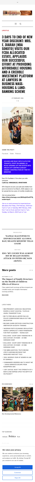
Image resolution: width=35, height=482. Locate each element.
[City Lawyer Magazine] (17, 13)
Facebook (5, 153)
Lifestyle (5, 30)
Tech (18, 434)
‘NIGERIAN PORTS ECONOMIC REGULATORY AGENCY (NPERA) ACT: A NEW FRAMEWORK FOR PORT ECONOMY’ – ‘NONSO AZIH (18, 328)
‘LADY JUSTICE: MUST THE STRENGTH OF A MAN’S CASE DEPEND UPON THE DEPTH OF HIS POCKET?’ (17, 369)
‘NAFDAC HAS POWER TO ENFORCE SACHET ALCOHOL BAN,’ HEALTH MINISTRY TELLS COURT (17, 240)
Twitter (12, 153)
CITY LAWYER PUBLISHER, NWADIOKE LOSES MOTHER (15, 280)
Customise (17, 472)
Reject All (17, 478)
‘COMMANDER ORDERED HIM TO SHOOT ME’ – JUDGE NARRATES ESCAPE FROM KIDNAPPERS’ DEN (18, 362)
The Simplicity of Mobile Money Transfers (14, 411)
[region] (17, 464)
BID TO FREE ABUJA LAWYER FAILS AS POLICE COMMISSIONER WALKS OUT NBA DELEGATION (17, 316)
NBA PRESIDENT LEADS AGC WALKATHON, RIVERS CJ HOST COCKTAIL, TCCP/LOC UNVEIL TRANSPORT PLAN (17, 309)
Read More (5, 292)
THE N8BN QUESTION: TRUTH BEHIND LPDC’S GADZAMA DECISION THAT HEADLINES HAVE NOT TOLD (15, 350)
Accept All (18, 467)
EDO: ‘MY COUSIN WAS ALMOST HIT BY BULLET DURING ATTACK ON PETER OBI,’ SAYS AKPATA (17, 257)
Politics (12, 433)
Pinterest (18, 153)
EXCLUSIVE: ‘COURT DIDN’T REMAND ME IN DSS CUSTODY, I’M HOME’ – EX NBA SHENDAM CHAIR (17, 335)
